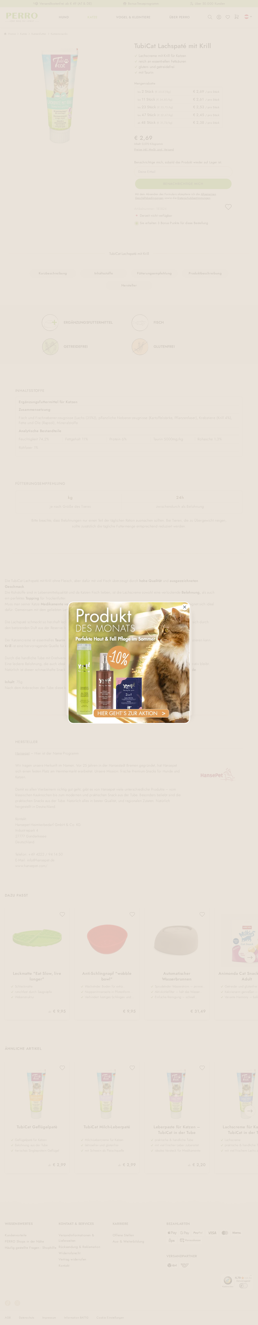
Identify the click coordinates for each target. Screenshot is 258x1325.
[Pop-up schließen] (184, 607)
